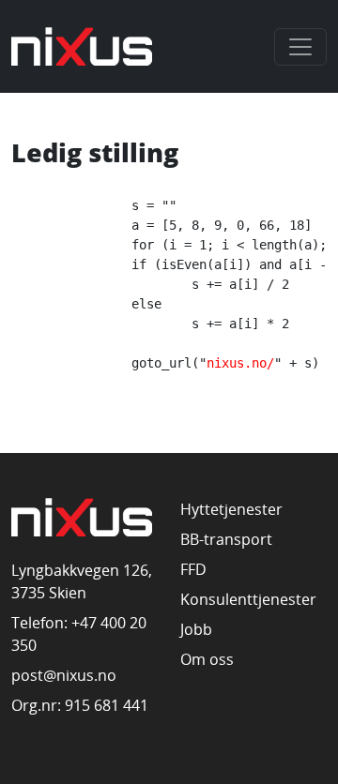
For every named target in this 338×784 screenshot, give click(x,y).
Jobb (196, 629)
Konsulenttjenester (248, 599)
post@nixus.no (63, 675)
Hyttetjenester (231, 509)
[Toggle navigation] (300, 47)
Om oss (207, 659)
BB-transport (226, 539)
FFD (193, 569)
